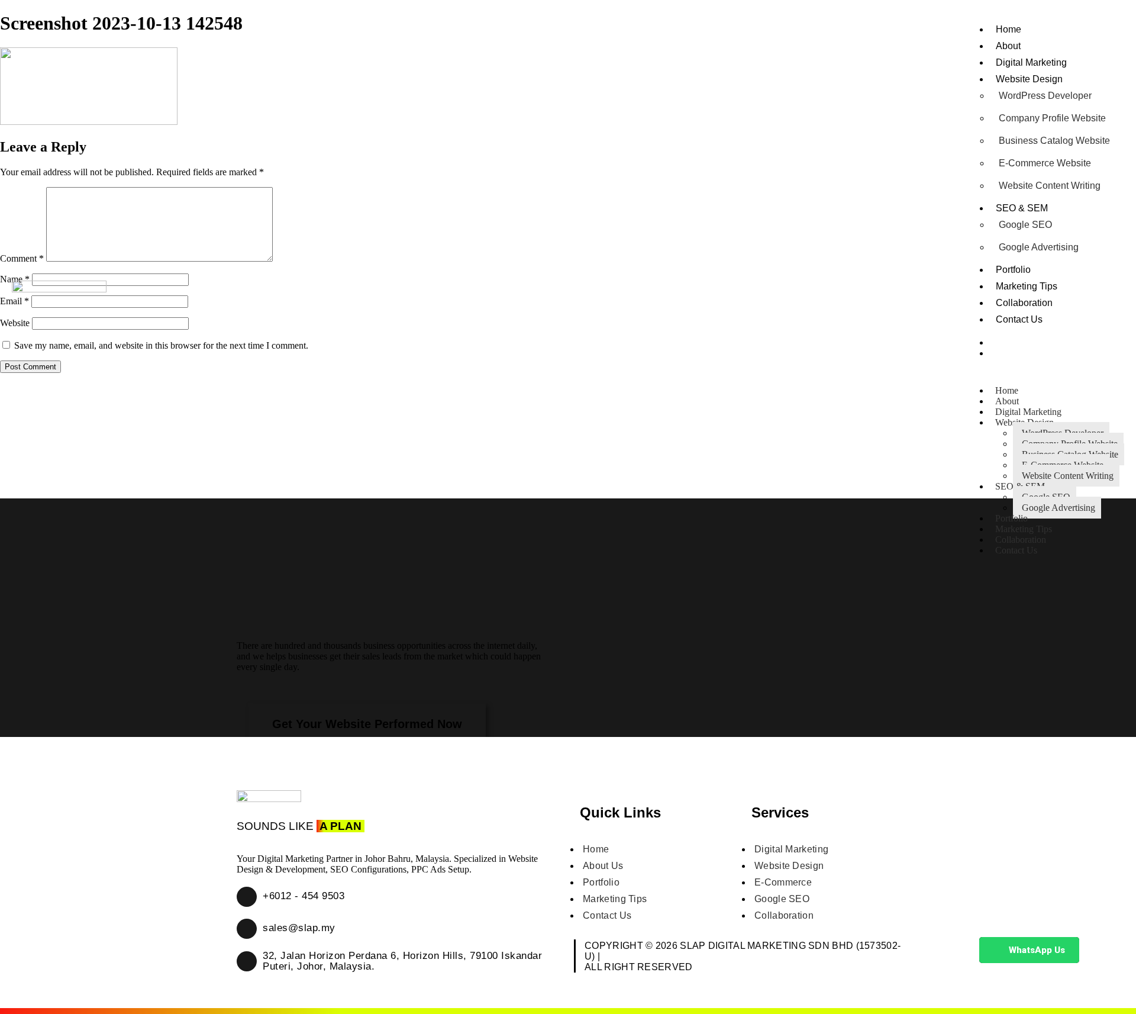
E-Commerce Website (1045, 163)
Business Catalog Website (1054, 141)
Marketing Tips (1026, 286)
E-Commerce (783, 882)
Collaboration (1024, 303)
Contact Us (1019, 319)
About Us (603, 866)
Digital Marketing (1031, 62)
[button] (367, 724)
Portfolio (1013, 270)
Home (1008, 29)
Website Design (1029, 79)
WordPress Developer (1045, 96)
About (1008, 46)
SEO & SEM (1022, 208)
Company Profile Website (1052, 118)
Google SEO (1025, 225)
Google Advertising (1039, 247)
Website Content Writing (1049, 186)
